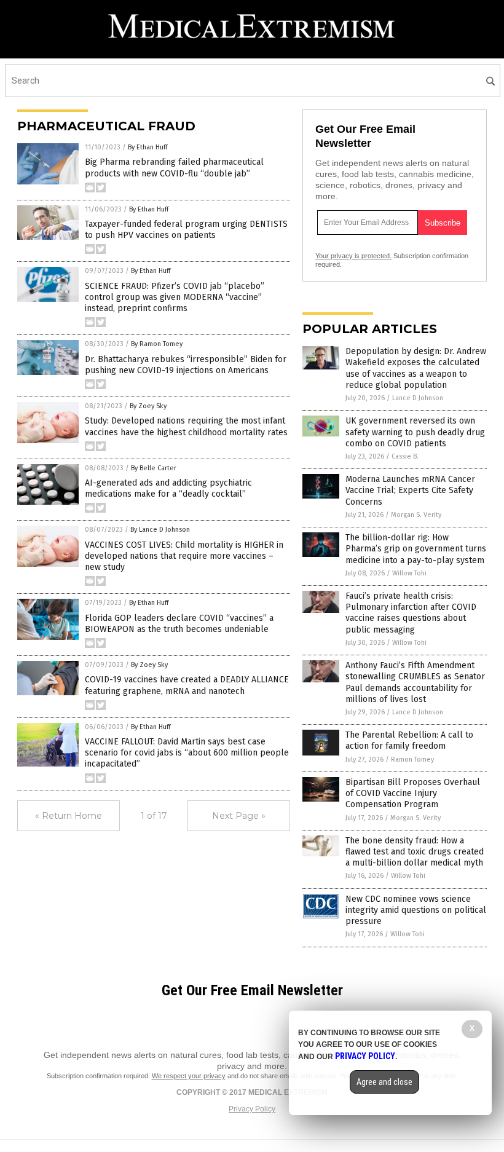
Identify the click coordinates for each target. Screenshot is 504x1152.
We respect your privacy (189, 1075)
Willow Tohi (409, 573)
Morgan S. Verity (416, 515)
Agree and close (384, 1082)
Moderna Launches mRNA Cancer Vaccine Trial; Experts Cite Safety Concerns (410, 490)
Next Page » (239, 815)
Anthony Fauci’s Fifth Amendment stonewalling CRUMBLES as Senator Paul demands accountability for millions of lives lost (415, 682)
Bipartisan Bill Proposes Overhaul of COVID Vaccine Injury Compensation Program (412, 793)
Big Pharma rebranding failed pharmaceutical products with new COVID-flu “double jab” (174, 167)
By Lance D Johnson (160, 530)
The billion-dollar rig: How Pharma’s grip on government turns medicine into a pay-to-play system (415, 548)
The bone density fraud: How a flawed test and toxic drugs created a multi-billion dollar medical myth (414, 851)
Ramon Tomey (412, 759)
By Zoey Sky (148, 406)
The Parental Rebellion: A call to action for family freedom (409, 740)
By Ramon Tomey (157, 344)
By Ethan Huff (147, 147)
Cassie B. (405, 456)
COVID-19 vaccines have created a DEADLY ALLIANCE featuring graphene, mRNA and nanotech (187, 685)
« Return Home (68, 815)
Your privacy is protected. (353, 255)
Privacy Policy (252, 1109)
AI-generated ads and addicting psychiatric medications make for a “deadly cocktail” (168, 488)
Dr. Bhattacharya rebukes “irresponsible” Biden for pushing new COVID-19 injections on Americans (185, 365)
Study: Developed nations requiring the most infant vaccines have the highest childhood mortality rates (186, 426)
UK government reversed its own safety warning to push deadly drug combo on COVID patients (415, 432)
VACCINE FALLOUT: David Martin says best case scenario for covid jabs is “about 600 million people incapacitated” (187, 752)
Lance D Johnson (417, 398)
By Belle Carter (153, 468)
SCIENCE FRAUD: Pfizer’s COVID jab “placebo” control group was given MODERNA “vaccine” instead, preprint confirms (174, 297)
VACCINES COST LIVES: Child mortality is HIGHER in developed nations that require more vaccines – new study (184, 556)
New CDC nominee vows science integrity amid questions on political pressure (415, 910)
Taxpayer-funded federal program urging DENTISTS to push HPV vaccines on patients (186, 229)
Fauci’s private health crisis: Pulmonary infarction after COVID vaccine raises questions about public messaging (410, 613)
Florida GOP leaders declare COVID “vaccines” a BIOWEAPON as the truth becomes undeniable (179, 623)
